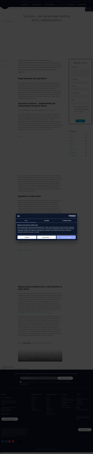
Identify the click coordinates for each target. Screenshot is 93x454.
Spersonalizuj (45, 237)
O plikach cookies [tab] (67, 220)
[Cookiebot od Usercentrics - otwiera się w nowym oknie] (70, 216)
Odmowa (27, 237)
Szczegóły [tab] (46, 220)
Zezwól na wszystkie (66, 237)
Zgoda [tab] (26, 220)
